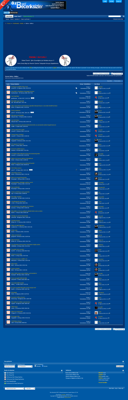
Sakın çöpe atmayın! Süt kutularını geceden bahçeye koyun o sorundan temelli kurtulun (34, 105)
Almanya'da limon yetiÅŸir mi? (19, 259)
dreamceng (14, 298)
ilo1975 (13, 251)
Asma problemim (15, 110)
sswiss (12, 308)
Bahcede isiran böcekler (17, 115)
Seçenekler (109, 81)
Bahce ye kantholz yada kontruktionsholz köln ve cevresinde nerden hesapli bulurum (33, 125)
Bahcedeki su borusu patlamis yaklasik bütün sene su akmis (26, 211)
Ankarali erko (14, 117)
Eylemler (17, 19)
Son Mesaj (97, 84)
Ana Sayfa (9, 16)
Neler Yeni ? (17, 16)
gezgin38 (13, 236)
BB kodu (101, 372)
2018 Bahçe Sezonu (16, 321)
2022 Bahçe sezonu (16, 168)
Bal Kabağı (14, 292)
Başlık (8, 84)
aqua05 (13, 303)
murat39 (13, 131)
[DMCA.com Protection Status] (10, 13)
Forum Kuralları (103, 382)
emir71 (13, 112)
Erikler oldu (14, 230)
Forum (9, 23)
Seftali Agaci (14, 306)
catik (12, 322)
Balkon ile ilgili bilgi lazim (17, 225)
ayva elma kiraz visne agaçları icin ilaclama (22, 206)
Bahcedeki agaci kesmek (17, 101)
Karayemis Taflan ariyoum (18, 297)
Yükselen (38, 366)
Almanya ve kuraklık (16, 254)
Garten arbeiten (15, 268)
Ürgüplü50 (13, 140)
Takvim (12, 19)
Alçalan (45, 366)
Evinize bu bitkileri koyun (17, 149)
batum (12, 145)
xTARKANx (13, 246)
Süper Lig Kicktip (25, 19)
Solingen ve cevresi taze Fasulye (19, 216)
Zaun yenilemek (15, 187)
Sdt (12, 102)
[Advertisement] (64, 40)
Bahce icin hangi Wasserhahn (19, 177)
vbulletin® (63, 394)
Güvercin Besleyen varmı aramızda (20, 192)
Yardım (112, 1)
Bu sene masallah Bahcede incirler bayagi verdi (23, 287)
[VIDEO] (101, 378)
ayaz (12, 193)
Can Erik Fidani (15, 120)
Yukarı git (120, 388)
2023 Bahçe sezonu (16, 172)
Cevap (81, 84)
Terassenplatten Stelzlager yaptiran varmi (22, 182)
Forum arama (117, 81)
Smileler (101, 374)
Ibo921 (13, 212)
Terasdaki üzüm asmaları (17, 249)
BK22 (12, 265)
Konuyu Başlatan (15, 84)
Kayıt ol (118, 1)
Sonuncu (118, 73)
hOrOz (12, 107)
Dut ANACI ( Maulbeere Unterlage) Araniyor (22, 91)
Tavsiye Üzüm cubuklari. (17, 134)
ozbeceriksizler (67, 397)
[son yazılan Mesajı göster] (109, 88)
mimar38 (13, 217)
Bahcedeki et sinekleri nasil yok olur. (20, 302)
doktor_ (13, 284)
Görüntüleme (87, 84)
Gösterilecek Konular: (10, 364)
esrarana (13, 207)
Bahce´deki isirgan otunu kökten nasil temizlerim (24, 273)
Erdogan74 (13, 313)
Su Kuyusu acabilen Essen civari (19, 86)
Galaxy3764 (14, 198)
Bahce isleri (14, 263)
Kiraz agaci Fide (15, 316)
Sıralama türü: (21, 364)
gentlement (14, 98)
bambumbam (14, 93)
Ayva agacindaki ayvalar (17, 283)
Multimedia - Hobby (18, 23)
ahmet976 (13, 279)
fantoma (13, 150)
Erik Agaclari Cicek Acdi (17, 144)
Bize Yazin (111, 388)
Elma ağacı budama (16, 196)
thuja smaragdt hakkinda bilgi (19, 278)
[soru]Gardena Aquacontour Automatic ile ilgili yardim (25, 244)
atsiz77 (13, 170)
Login (104, 1)
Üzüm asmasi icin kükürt (17, 139)
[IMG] (100, 376)
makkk (12, 126)
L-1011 (13, 203)
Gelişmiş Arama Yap (118, 19)
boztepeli (13, 274)
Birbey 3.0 (13, 222)
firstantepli (14, 179)
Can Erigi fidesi (15, 96)
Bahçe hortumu (15, 239)
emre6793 (13, 88)
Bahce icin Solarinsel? (17, 311)
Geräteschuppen (15, 220)
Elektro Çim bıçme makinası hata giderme (22, 158)
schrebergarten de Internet (18, 201)
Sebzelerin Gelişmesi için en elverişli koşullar (22, 163)
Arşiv (116, 388)
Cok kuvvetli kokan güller (17, 129)
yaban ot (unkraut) (16, 235)
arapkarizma (14, 227)
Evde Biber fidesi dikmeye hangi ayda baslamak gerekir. (25, 153)
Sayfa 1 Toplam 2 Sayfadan (102, 73)
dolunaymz (14, 260)
